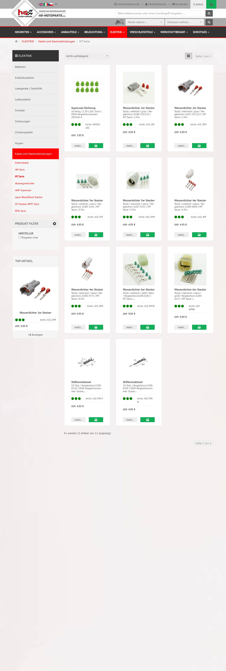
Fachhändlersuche (128, 4)
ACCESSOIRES (45, 32)
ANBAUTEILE (69, 32)
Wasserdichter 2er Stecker (139, 108)
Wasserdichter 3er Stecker (87, 200)
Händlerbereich (156, 4)
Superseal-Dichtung (83, 108)
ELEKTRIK (116, 32)
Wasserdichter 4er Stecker (190, 200)
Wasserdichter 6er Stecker (139, 289)
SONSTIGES (200, 32)
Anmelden (181, 4)
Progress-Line (29, 237)
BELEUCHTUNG (93, 32)
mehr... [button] (78, 145)
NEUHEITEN (22, 32)
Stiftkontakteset (81, 382)
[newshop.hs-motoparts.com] (38, 13)
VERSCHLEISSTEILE (141, 32)
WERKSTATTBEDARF (173, 32)
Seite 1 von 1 (203, 56)
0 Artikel (198, 4)
